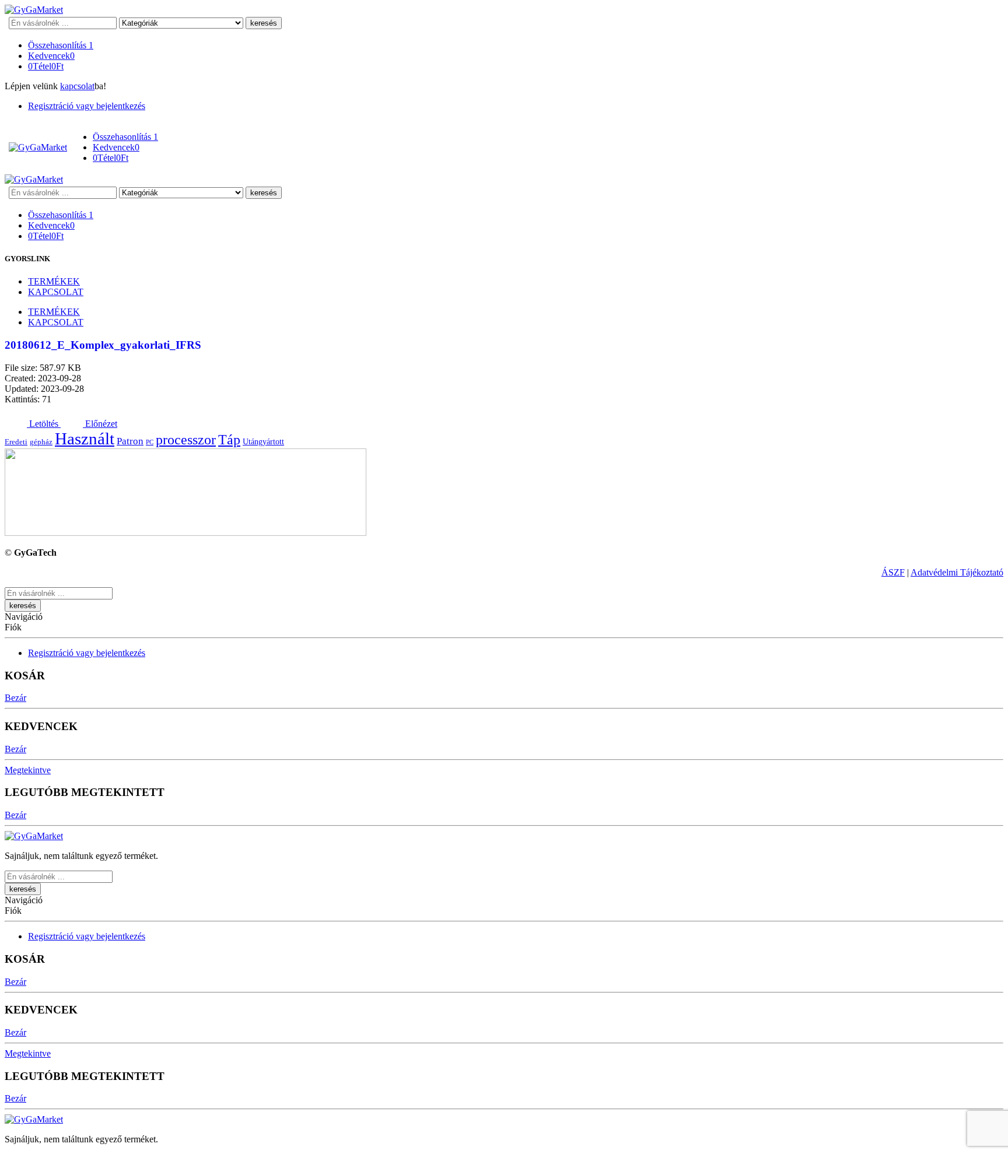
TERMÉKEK (54, 281)
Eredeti (16, 442)
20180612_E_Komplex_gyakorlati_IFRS (103, 345)
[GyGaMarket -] (34, 10)
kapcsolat (77, 86)
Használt (84, 438)
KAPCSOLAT (55, 292)
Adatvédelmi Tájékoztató (957, 572)
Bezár (15, 698)
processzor (186, 439)
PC (149, 442)
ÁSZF (893, 572)
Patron (130, 441)
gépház (41, 442)
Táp (229, 439)
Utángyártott (263, 441)
